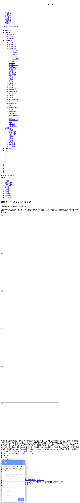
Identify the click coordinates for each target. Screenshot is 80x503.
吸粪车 (11, 71)
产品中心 (8, 17)
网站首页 (8, 13)
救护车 (11, 95)
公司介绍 (8, 15)
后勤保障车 (12, 75)
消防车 (11, 44)
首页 (4, 175)
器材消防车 (12, 73)
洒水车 (11, 42)
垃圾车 (11, 130)
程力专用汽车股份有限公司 (10, 27)
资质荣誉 (12, 38)
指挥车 (14, 50)
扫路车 (11, 83)
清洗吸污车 (12, 65)
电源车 (14, 57)
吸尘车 (11, 81)
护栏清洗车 (12, 114)
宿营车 (14, 52)
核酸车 (11, 77)
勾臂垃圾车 (12, 134)
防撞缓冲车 (12, 89)
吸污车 (11, 63)
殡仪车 (11, 97)
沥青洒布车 (12, 126)
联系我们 (8, 23)
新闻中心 (8, 19)
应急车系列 (12, 48)
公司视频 (8, 21)
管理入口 (40, 480)
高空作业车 (12, 67)
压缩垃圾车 (12, 69)
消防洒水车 (12, 46)
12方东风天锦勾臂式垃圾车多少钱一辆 (20, 453)
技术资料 (12, 144)
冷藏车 (11, 85)
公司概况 (12, 36)
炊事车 (14, 55)
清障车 (11, 87)
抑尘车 (11, 124)
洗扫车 (11, 79)
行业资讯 (12, 146)
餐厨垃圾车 (12, 111)
